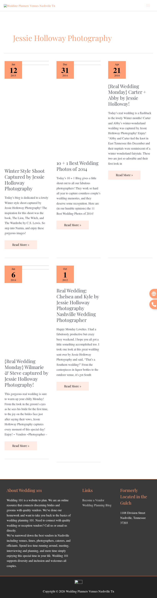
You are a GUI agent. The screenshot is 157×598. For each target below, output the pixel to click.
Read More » (20, 243)
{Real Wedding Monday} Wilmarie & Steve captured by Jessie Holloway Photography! (26, 373)
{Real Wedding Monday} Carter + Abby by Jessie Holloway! (127, 95)
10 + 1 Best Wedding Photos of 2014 (77, 166)
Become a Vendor (93, 500)
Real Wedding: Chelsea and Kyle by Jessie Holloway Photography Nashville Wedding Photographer (77, 305)
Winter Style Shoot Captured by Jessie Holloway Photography (25, 179)
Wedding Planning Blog (96, 505)
